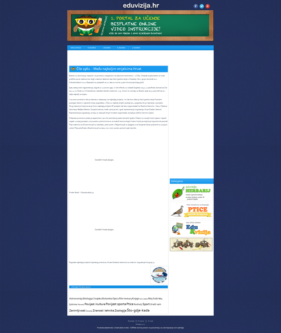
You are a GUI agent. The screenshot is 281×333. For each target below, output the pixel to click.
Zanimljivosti (77, 310)
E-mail (150, 321)
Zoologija (120, 310)
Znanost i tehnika (103, 310)
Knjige (135, 298)
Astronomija (76, 298)
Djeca (116, 298)
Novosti (81, 304)
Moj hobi (153, 298)
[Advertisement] (120, 56)
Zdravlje (89, 311)
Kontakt (131, 321)
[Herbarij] (191, 200)
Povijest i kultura (95, 304)
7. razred (106, 48)
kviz (141, 299)
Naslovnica (76, 48)
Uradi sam (155, 304)
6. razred (121, 48)
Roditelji (138, 304)
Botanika (107, 298)
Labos (145, 299)
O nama (141, 321)
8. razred (92, 48)
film (121, 298)
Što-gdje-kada (138, 310)
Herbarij (128, 298)
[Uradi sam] (191, 250)
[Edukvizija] (191, 236)
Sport (146, 304)
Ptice (129, 304)
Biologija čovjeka (92, 298)
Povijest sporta (84, 287)
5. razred (136, 48)
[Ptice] (191, 218)
